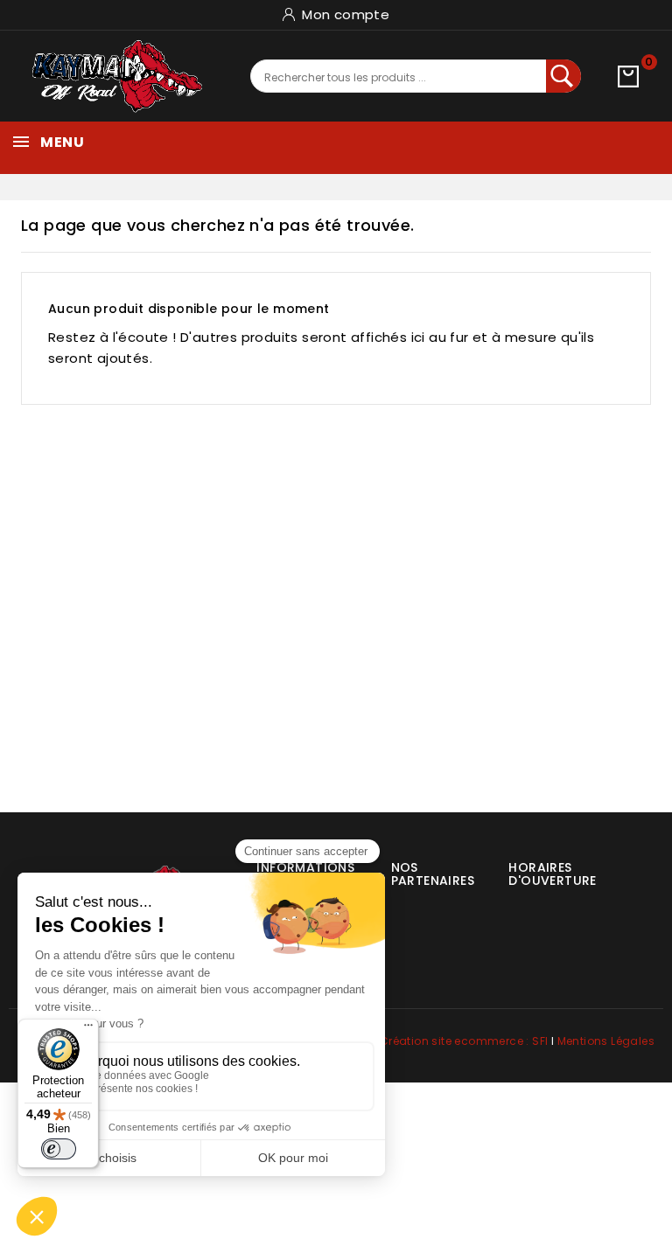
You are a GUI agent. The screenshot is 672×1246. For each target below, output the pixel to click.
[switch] (58, 1148)
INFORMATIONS (305, 867)
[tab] (422, 867)
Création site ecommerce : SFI (464, 1041)
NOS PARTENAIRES (432, 874)
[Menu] (88, 1029)
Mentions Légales (605, 1041)
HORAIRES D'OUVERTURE (552, 874)
